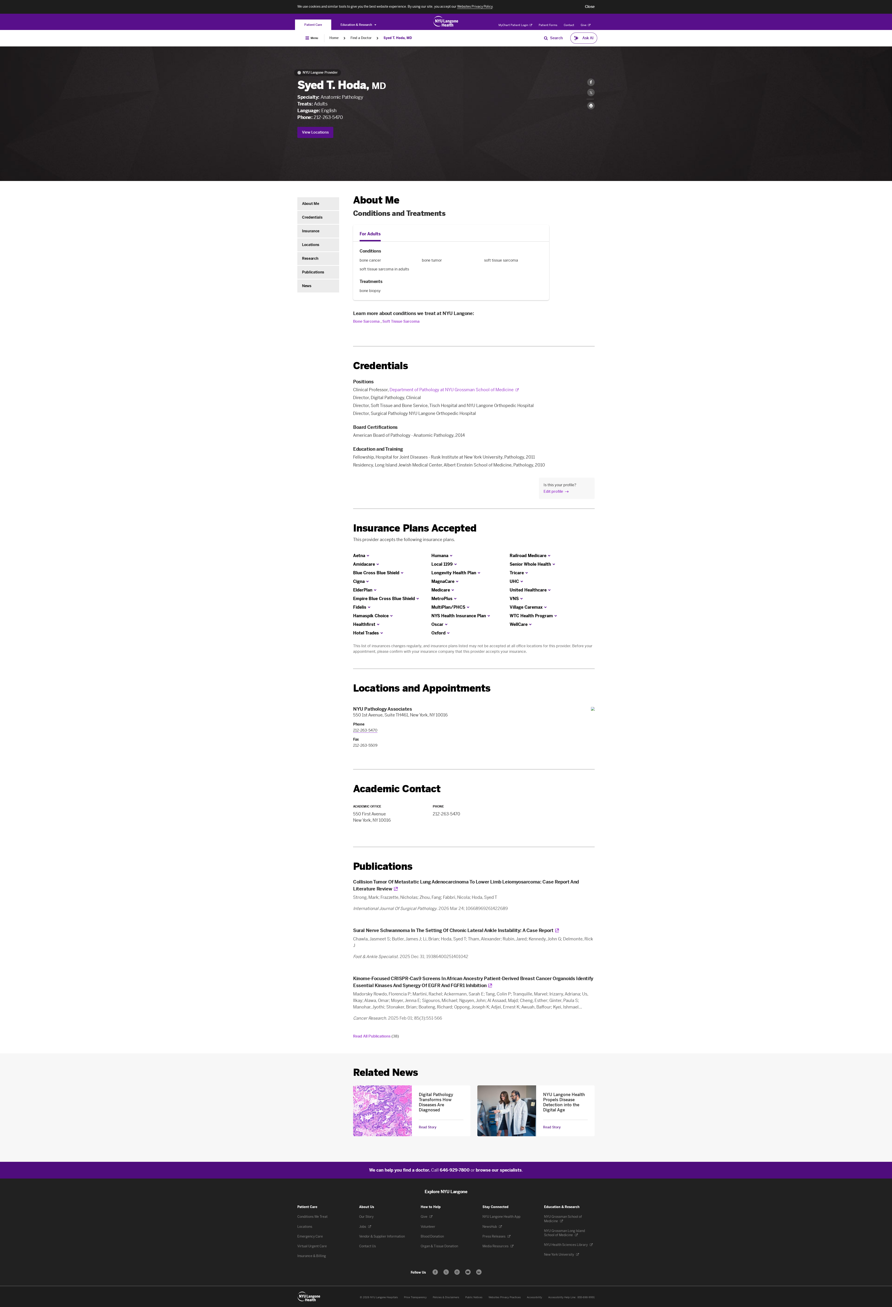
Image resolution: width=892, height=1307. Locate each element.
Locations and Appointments (421, 688)
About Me (310, 203)
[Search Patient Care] (546, 38)
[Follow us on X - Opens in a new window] (446, 1272)
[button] (590, 7)
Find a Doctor (361, 38)
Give (584, 25)
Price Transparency (415, 1297)
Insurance (310, 231)
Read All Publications (376, 1036)
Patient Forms (548, 25)
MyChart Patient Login (513, 25)
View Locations (315, 132)
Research (310, 258)
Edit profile (553, 491)
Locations (310, 245)
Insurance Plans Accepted (414, 528)
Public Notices (473, 1297)
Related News (385, 1072)
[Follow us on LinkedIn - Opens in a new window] (479, 1272)
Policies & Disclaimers (446, 1297)
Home (334, 38)
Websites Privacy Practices (505, 1297)
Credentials (312, 217)
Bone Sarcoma (366, 321)
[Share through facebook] (591, 82)
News (307, 286)
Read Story (427, 1127)
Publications (313, 272)
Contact (569, 25)
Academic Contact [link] (397, 789)
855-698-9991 (586, 1297)
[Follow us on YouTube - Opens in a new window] (468, 1272)
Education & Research (357, 24)
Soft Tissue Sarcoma (401, 321)
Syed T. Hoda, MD (398, 38)
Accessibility (534, 1297)
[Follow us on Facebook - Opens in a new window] (435, 1272)
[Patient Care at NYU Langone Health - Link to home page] (446, 21)
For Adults (370, 233)
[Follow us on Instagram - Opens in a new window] (457, 1272)
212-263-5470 (328, 117)
